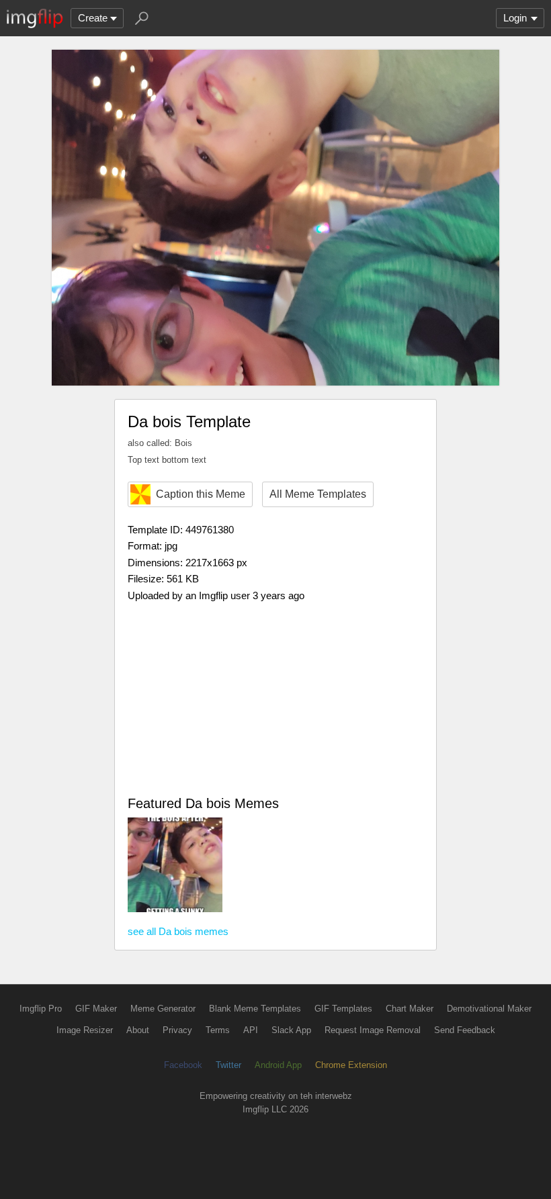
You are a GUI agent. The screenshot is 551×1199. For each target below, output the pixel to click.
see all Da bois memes (178, 931)
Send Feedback (464, 1030)
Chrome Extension (351, 1065)
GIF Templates (343, 1009)
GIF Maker (96, 1009)
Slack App (291, 1030)
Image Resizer (84, 1030)
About (137, 1030)
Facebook (183, 1065)
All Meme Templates (317, 494)
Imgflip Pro (40, 1009)
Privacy (177, 1030)
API (250, 1030)
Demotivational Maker (489, 1009)
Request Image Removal (373, 1030)
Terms (218, 1030)
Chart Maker (409, 1009)
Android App (278, 1065)
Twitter (228, 1065)
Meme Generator (163, 1009)
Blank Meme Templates (255, 1009)
